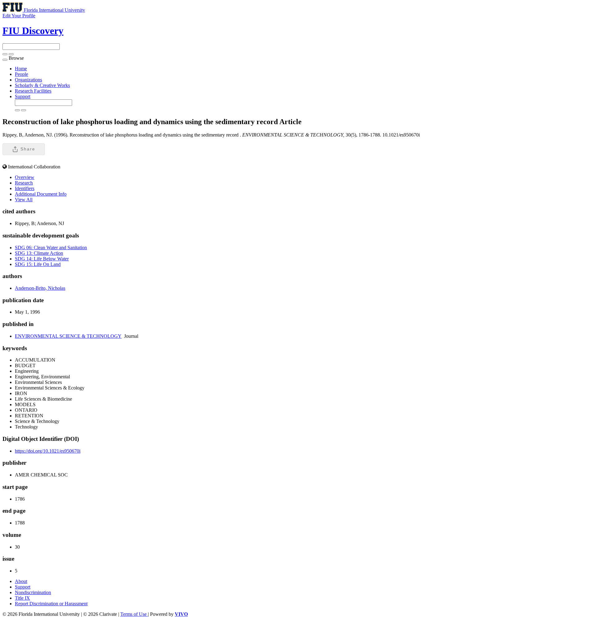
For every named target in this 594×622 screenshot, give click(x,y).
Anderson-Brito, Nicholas (40, 288)
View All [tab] (23, 199)
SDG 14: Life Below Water (42, 258)
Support (22, 96)
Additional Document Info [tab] (41, 194)
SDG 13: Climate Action (39, 253)
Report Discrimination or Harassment (51, 603)
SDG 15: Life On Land (38, 264)
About (21, 581)
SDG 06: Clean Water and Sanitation (51, 247)
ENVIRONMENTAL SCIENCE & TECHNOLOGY (68, 336)
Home (21, 68)
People (21, 74)
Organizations (28, 79)
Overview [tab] (24, 177)
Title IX (22, 598)
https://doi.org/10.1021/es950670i (47, 451)
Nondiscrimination (33, 592)
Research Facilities (33, 91)
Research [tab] (24, 182)
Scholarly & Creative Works (42, 85)
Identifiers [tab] (24, 188)
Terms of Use (134, 614)
